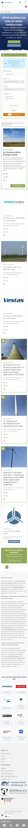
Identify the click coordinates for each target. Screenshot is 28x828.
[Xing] (10, 825)
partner (13, 648)
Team (2, 756)
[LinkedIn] (4, 825)
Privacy (15, 811)
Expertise (3, 768)
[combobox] (13, 74)
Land (4, 86)
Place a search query (14, 45)
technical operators (16, 621)
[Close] (23, 61)
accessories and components (9, 583)
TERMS (11, 811)
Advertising (7, 813)
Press (2, 761)
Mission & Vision (5, 754)
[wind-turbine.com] (2, 12)
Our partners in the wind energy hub (14, 678)
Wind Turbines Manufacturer (9, 776)
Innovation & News (6, 773)
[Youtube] (23, 825)
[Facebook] (17, 825)
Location (6, 94)
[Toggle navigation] (25, 2)
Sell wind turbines (14, 42)
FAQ (12, 813)
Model (5, 78)
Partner (3, 759)
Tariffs (19, 811)
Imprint (6, 811)
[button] (26, 6)
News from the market (7, 771)
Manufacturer (7, 71)
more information (17, 186)
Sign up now (15, 65)
